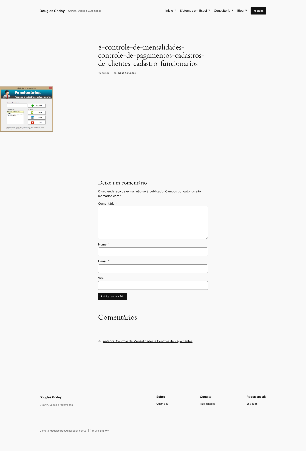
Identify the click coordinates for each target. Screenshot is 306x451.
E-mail (104, 261)
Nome (103, 244)
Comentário (107, 203)
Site (101, 278)
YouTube (258, 10)
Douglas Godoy (52, 11)
